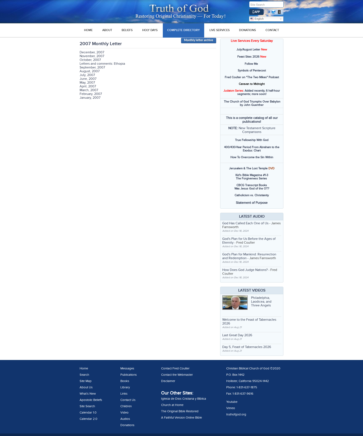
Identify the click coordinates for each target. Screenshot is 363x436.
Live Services (219, 30)
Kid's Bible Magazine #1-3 (251, 175)
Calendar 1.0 (88, 412)
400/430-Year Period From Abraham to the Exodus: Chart (251, 148)
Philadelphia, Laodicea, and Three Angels (261, 301)
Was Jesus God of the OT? (251, 188)
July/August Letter (248, 49)
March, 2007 (89, 90)
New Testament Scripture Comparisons (257, 130)
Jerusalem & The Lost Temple (248, 168)
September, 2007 (92, 67)
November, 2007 (92, 56)
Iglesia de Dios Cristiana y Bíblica (183, 399)
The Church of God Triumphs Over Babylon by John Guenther (252, 103)
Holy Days (150, 30)
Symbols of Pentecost (252, 70)
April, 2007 (88, 86)
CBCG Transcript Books (252, 185)
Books (124, 381)
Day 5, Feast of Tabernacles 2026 (246, 347)
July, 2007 (87, 75)
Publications (128, 375)
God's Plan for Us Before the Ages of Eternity (249, 241)
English (259, 18)
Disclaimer (168, 381)
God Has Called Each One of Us (245, 223)
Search (84, 375)
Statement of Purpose (252, 203)
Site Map (86, 381)
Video (124, 412)
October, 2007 (90, 60)
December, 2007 (92, 52)
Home (84, 368)
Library (125, 387)
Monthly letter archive (198, 40)
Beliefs (127, 30)
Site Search (87, 406)
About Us (86, 387)
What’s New (88, 393)
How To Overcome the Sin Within (251, 157)
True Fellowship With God (251, 140)
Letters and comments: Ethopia (102, 64)
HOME (88, 30)
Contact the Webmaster (177, 375)
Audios (125, 419)
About (107, 30)
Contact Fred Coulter (175, 368)
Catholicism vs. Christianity (252, 195)
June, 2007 (88, 79)
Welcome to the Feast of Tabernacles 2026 (249, 322)
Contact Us (127, 400)
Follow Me (251, 64)
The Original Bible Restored (180, 411)
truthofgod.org (236, 414)
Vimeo (230, 408)
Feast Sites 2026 (248, 56)
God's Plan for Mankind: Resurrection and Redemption (249, 256)
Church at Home (172, 405)
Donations (247, 30)
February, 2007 (91, 94)
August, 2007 (90, 71)
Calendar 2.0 (88, 419)
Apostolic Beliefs (91, 400)
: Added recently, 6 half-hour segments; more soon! (252, 92)
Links (124, 393)
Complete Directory (183, 30)
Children (126, 406)
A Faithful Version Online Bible (181, 417)
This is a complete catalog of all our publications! (252, 120)
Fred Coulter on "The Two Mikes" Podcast (252, 77)
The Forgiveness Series (251, 178)
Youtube (231, 402)
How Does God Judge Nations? (245, 270)
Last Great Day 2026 (237, 335)
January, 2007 (90, 98)
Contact (272, 30)
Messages (127, 368)
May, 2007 (87, 82)
